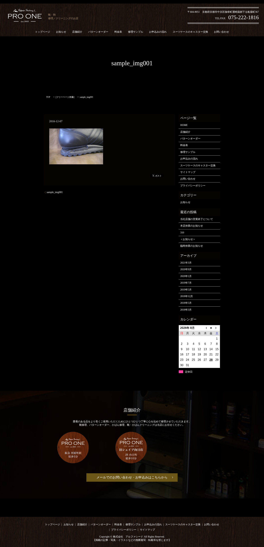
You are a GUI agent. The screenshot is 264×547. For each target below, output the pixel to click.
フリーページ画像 (65, 97)
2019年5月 (186, 289)
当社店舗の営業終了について (196, 219)
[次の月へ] (217, 328)
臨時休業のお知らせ (191, 246)
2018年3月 (186, 309)
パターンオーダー (98, 31)
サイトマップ (187, 172)
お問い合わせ (221, 31)
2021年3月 (186, 262)
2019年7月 (186, 282)
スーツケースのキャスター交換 (190, 31)
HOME (184, 125)
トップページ (42, 31)
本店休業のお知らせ (191, 225)
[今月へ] (211, 328)
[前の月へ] (205, 328)
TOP (48, 97)
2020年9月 (186, 269)
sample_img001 (55, 192)
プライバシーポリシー (192, 185)
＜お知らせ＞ (187, 239)
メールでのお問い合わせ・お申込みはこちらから (132, 477)
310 (182, 232)
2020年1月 (186, 276)
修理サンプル (135, 31)
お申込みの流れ (158, 31)
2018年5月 (186, 303)
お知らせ (61, 31)
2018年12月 (186, 296)
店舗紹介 (77, 31)
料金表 (118, 31)
